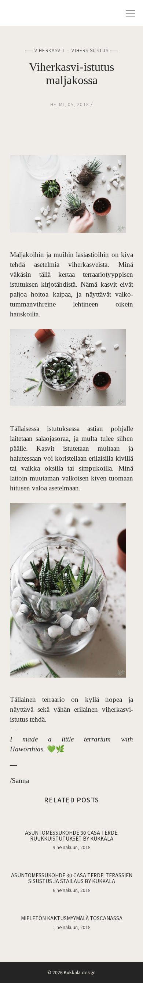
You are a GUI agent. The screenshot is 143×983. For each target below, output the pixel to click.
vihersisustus (90, 50)
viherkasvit (49, 50)
